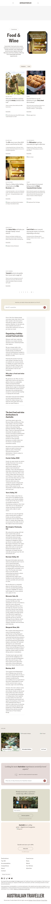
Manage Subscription (6, 874)
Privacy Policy (44, 900)
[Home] (25, 3)
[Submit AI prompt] (44, 307)
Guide (29, 66)
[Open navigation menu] (13, 3)
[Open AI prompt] (38, 3)
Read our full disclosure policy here (22, 889)
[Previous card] (29, 42)
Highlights (23, 66)
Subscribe (25, 848)
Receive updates (25, 815)
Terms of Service (36, 900)
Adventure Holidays (7, 749)
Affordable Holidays (26, 749)
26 (31, 292)
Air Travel (43, 749)
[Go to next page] (33, 292)
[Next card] (46, 42)
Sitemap (31, 900)
